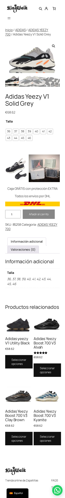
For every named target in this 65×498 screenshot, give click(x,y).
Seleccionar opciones (18, 362)
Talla (9, 121)
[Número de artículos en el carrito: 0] (54, 8)
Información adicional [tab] (27, 241)
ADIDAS (20, 30)
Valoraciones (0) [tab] (23, 249)
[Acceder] (46, 8)
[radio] (9, 131)
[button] (53, 46)
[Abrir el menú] (9, 18)
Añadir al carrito (39, 214)
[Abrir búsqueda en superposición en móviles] (40, 8)
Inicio (9, 30)
